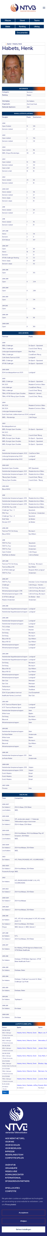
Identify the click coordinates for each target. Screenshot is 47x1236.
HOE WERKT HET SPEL (15, 1138)
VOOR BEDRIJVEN (13, 1148)
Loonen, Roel (42, 1079)
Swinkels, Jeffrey (32, 1085)
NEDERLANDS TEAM (14, 1154)
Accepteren (23, 1212)
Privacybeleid (10, 1204)
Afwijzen (23, 1221)
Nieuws (8, 20)
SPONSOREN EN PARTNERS (17, 1181)
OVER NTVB (10, 1165)
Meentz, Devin (32, 1033)
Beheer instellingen (23, 1229)
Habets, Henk (21, 1033)
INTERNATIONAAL (13, 1178)
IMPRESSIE (10, 1151)
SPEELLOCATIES (12, 1188)
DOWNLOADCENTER (14, 1174)
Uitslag (37, 26)
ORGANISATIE (11, 1168)
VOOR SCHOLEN (12, 1145)
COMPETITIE (10, 1191)
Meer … (5, 1092)
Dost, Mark (41, 1056)
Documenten (22, 32)
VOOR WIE (9, 1141)
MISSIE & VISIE (11, 1171)
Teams (36, 20)
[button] (44, 8)
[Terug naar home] (23, 8)
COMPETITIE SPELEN (14, 1158)
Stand (22, 20)
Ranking (22, 26)
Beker (7, 26)
